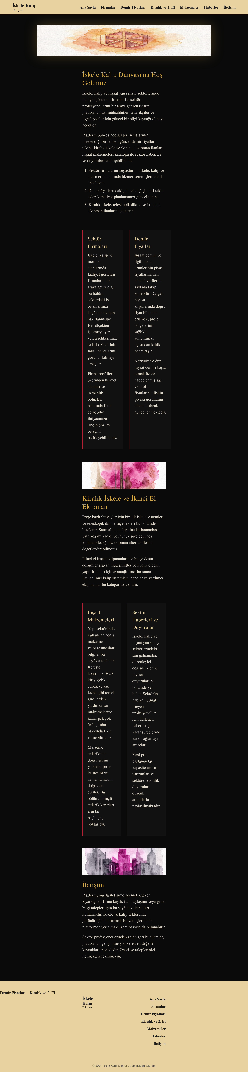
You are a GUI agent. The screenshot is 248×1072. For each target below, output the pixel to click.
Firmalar (108, 7)
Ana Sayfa (88, 7)
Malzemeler (189, 7)
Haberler (211, 7)
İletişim (229, 7)
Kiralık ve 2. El (163, 7)
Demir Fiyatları (133, 7)
